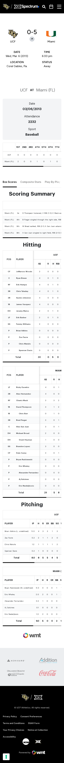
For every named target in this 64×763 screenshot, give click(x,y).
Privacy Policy (10, 716)
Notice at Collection (38, 730)
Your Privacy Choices (13, 730)
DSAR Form (34, 723)
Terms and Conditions (14, 723)
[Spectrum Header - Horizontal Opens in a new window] (30, 7)
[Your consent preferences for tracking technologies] (6, 756)
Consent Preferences (31, 716)
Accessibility (9, 736)
